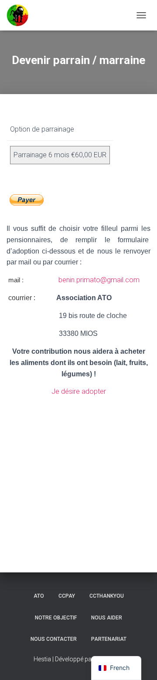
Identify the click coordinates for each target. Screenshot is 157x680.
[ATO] (21, 15)
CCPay (66, 596)
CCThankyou (106, 596)
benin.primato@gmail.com (98, 280)
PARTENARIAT (108, 639)
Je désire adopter (78, 391)
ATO (39, 596)
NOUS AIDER (106, 618)
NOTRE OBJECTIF (56, 618)
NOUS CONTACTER (54, 639)
